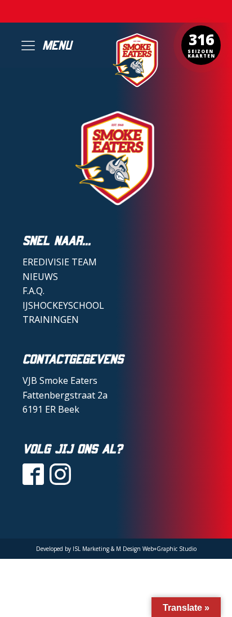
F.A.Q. (33, 291)
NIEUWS (40, 276)
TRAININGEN (51, 319)
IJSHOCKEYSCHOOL (63, 305)
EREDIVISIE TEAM (60, 262)
